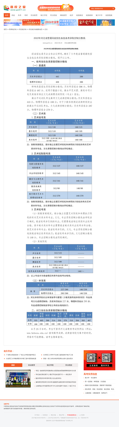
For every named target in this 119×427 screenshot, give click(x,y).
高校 (13, 15)
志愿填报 (88, 393)
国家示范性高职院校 (91, 385)
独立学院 (44, 15)
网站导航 (53, 415)
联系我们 (45, 415)
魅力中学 (99, 15)
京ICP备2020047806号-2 (39, 418)
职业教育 (34, 15)
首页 (6, 15)
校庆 (71, 15)
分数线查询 (96, 393)
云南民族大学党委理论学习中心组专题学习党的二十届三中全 (56, 386)
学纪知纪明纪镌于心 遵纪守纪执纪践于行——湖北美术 (54, 374)
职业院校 (100, 389)
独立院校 (107, 389)
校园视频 (109, 15)
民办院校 (53, 15)
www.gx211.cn (47, 43)
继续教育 (63, 15)
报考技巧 (104, 393)
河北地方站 (22, 29)
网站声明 (61, 415)
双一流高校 (88, 381)
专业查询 (94, 378)
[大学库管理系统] (56, 11)
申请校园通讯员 (71, 415)
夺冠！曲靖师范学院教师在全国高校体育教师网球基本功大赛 (56, 370)
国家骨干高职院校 (106, 385)
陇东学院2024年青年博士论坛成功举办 (48, 378)
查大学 (87, 378)
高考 (19, 15)
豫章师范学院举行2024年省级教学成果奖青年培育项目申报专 (56, 382)
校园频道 (79, 15)
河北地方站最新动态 (35, 29)
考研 (26, 15)
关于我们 (37, 415)
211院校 (103, 381)
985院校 (96, 381)
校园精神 (89, 15)
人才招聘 (82, 415)
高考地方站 (13, 29)
